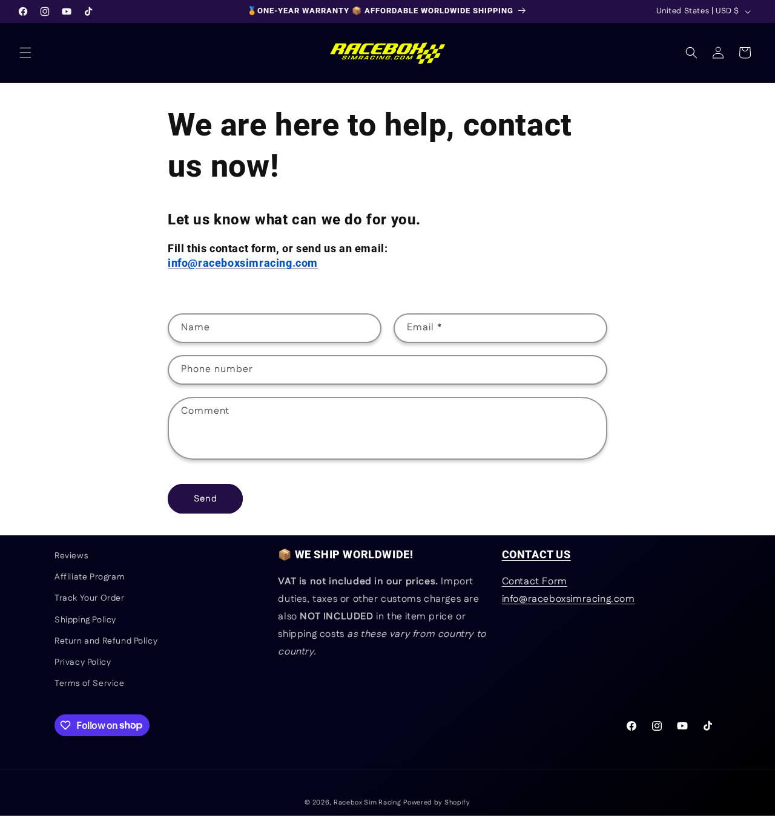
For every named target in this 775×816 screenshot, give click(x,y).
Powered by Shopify (436, 803)
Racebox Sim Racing (367, 803)
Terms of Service (89, 683)
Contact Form (534, 582)
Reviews (71, 556)
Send (205, 498)
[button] (25, 52)
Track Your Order (89, 599)
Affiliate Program (89, 577)
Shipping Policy (85, 620)
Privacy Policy (82, 662)
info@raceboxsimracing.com (568, 599)
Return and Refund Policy (105, 641)
